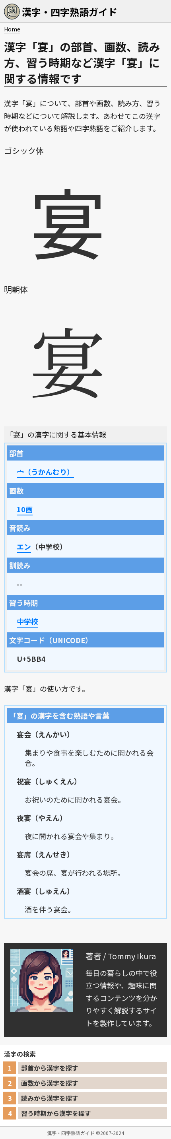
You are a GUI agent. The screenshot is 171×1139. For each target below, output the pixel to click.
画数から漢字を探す (49, 1083)
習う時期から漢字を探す (56, 1113)
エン (24, 546)
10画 (25, 509)
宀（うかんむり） (45, 471)
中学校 (27, 621)
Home (12, 29)
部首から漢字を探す (49, 1068)
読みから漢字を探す (49, 1098)
